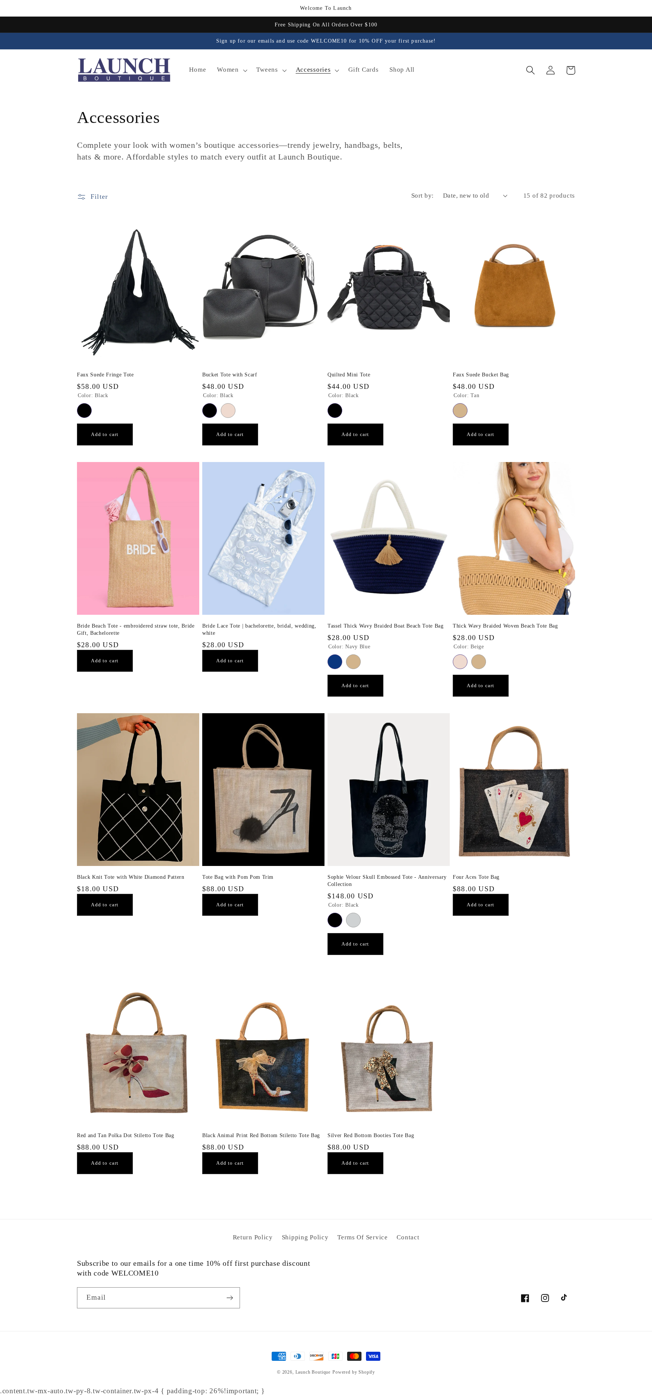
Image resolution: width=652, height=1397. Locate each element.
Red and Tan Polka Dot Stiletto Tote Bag (125, 1135)
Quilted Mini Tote (349, 375)
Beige (228, 410)
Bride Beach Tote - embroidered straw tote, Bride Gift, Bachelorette (136, 629)
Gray (353, 920)
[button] (231, 70)
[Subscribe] (230, 1297)
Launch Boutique (313, 1372)
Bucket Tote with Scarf (229, 375)
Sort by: (422, 195)
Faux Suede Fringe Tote (105, 375)
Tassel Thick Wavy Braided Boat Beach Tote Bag (386, 626)
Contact (408, 1237)
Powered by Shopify (353, 1372)
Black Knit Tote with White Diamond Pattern (131, 877)
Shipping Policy (305, 1237)
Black (84, 410)
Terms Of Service (362, 1237)
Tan (460, 410)
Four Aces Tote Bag (476, 877)
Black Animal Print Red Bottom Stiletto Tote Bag (261, 1135)
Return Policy (253, 1237)
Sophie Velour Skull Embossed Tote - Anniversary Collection (387, 880)
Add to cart (104, 434)
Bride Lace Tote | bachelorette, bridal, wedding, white (259, 629)
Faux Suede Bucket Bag (481, 375)
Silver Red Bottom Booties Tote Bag (371, 1135)
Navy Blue (335, 661)
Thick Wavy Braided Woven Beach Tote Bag (505, 626)
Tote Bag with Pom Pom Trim (238, 877)
